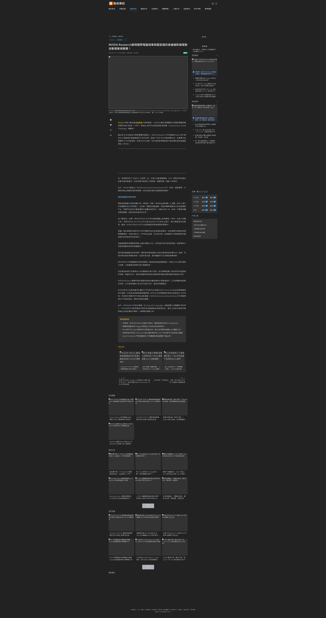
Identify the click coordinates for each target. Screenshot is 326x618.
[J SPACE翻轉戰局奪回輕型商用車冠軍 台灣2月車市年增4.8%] (148, 485)
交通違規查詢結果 (199, 229)
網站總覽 (193, 609)
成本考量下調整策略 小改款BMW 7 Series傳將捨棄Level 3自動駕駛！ (152, 368)
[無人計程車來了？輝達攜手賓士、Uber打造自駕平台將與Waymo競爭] (174, 358)
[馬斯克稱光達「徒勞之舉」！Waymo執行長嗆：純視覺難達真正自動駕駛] (175, 406)
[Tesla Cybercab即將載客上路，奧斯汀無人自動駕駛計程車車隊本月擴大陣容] (121, 406)
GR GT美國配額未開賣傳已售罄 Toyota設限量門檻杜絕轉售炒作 (121, 558)
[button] (216, 3)
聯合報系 (173, 609)
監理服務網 (197, 236)
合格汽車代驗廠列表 (200, 225)
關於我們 (186, 609)
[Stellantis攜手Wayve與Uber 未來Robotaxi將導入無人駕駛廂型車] (121, 431)
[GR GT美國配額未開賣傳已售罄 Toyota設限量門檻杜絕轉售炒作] (121, 547)
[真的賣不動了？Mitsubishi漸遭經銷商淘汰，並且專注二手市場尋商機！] (121, 461)
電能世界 (144, 9)
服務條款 (154, 609)
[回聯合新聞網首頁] (111, 3)
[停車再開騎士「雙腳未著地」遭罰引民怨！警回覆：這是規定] (175, 485)
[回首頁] (119, 3)
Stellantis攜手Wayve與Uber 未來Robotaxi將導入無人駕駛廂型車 (121, 443)
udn (110, 36)
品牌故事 (187, 9)
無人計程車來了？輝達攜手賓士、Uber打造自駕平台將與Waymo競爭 (174, 368)
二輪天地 (176, 9)
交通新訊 (154, 9)
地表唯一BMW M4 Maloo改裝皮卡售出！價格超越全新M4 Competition (150, 323)
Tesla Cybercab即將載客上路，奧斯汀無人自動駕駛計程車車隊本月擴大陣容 (121, 418)
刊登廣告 (133, 609)
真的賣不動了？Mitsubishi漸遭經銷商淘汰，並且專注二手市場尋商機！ (121, 473)
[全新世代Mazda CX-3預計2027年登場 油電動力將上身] (175, 522)
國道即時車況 (198, 221)
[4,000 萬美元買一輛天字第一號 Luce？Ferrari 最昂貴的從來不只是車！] (175, 547)
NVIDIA (112, 40)
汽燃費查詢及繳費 (199, 232)
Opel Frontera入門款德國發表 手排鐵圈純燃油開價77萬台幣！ (147, 336)
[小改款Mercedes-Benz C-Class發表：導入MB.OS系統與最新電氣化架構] (148, 547)
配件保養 (197, 9)
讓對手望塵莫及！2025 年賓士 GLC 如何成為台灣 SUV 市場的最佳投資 (175, 473)
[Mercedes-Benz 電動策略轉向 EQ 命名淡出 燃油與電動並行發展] (121, 485)
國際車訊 (133, 9)
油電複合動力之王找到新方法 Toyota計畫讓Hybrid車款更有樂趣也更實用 (148, 534)
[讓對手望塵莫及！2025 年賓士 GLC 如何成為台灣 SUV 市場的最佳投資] (175, 461)
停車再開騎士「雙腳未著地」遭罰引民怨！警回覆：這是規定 (174, 497)
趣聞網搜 (165, 9)
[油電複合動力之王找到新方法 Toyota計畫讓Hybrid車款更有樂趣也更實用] (148, 522)
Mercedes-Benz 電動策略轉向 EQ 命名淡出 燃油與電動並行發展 (121, 497)
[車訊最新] (216, 55)
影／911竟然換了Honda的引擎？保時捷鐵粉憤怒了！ (146, 473)
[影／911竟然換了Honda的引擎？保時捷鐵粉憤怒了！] (148, 461)
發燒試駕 (122, 9)
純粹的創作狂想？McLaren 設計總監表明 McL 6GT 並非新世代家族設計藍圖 (153, 333)
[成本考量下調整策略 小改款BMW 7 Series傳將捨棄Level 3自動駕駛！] (152, 358)
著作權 (160, 609)
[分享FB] (111, 120)
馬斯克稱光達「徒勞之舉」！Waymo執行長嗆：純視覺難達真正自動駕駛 (174, 418)
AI (125, 40)
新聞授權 (148, 609)
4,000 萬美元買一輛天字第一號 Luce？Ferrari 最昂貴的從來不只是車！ (175, 558)
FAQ (139, 609)
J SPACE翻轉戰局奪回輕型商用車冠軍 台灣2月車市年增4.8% (147, 497)
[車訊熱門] (216, 101)
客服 (142, 609)
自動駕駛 (119, 40)
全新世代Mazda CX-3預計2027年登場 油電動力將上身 (175, 534)
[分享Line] (111, 125)
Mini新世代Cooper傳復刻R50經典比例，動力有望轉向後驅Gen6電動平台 (152, 329)
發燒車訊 (114, 36)
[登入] (212, 3)
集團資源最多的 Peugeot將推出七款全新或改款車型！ (144, 326)
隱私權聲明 (166, 609)
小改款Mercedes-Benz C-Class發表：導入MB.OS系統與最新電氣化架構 (147, 558)
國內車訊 (112, 9)
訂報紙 (180, 609)
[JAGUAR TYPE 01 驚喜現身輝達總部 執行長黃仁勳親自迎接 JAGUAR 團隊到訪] (130, 358)
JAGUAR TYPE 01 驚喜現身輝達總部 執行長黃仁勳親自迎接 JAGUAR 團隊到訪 (130, 368)
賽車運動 (208, 9)
